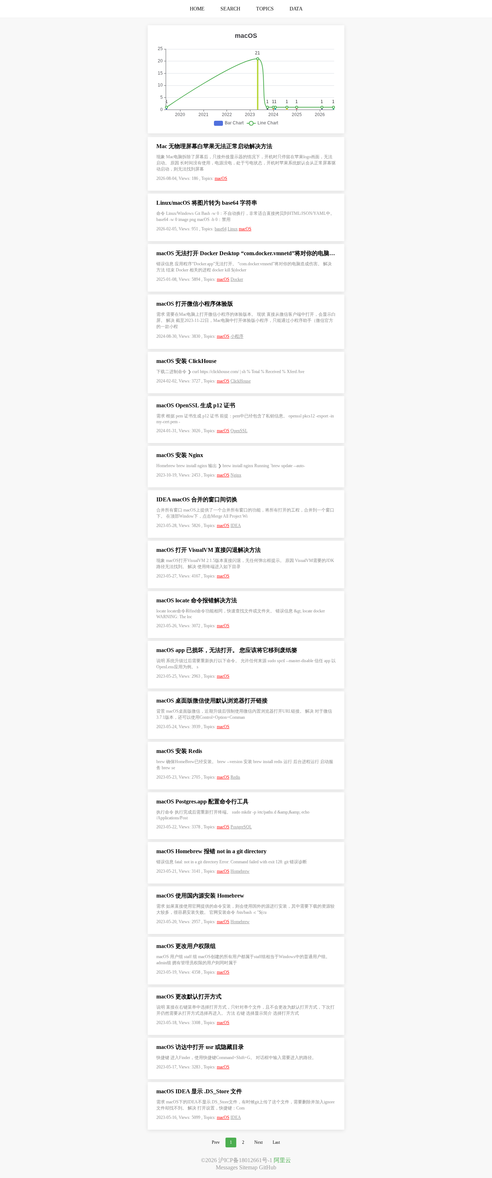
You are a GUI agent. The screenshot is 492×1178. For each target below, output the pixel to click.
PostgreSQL (241, 826)
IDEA (236, 525)
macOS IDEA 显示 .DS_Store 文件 (199, 1091)
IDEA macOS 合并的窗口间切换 (196, 499)
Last (276, 1142)
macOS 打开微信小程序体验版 (194, 304)
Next (258, 1142)
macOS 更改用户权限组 (186, 946)
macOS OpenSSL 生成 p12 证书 (195, 405)
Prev (216, 1142)
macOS (221, 178)
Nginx (236, 475)
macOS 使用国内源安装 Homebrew (200, 896)
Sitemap (248, 1167)
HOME (197, 9)
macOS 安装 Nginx (179, 455)
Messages (227, 1167)
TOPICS (265, 9)
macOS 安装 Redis (179, 751)
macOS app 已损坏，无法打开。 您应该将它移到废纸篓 (226, 650)
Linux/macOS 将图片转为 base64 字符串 (206, 203)
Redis (235, 777)
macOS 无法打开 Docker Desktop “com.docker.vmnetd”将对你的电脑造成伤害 (246, 253)
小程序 (237, 336)
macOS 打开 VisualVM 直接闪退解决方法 (208, 550)
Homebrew (240, 871)
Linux (233, 228)
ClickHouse (241, 381)
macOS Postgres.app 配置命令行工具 (202, 801)
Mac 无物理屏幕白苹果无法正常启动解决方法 (214, 146)
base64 (221, 228)
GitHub (267, 1167)
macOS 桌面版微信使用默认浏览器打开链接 (212, 701)
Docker (237, 279)
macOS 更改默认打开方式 (189, 996)
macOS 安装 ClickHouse (186, 361)
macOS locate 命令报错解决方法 (196, 600)
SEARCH (230, 9)
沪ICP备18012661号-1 (245, 1160)
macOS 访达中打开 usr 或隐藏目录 (200, 1047)
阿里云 (282, 1160)
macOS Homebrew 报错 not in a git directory (211, 851)
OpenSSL (239, 430)
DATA (296, 9)
